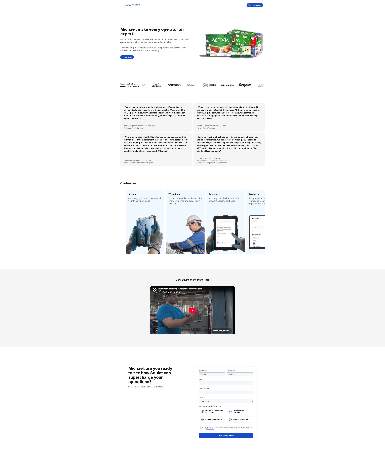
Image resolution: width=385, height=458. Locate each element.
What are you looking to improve (210, 406)
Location (202, 397)
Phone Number (204, 388)
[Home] (131, 5)
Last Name (231, 370)
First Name (203, 370)
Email (201, 379)
